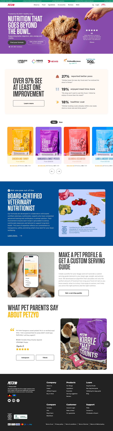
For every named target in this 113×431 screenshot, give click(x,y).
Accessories (61, 5)
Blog (87, 393)
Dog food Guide (90, 385)
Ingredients (51, 5)
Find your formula (16, 42)
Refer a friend (70, 410)
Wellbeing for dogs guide (93, 391)
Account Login (70, 408)
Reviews (70, 5)
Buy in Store (50, 393)
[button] (58, 171)
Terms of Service (83, 424)
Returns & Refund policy (97, 424)
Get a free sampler (36, 42)
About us (36, 5)
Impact (49, 388)
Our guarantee (70, 413)
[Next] (106, 344)
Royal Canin (50, 413)
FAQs (87, 408)
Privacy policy (59, 424)
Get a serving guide (73, 293)
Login (97, 5)
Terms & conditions (70, 424)
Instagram (25, 357)
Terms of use (49, 424)
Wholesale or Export (92, 413)
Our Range (69, 385)
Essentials (69, 391)
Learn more (29, 103)
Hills (48, 410)
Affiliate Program (51, 391)
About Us (49, 385)
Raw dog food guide (92, 388)
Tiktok (45, 357)
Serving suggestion (72, 393)
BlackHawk (50, 415)
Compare (49, 408)
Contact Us (89, 410)
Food (43, 5)
